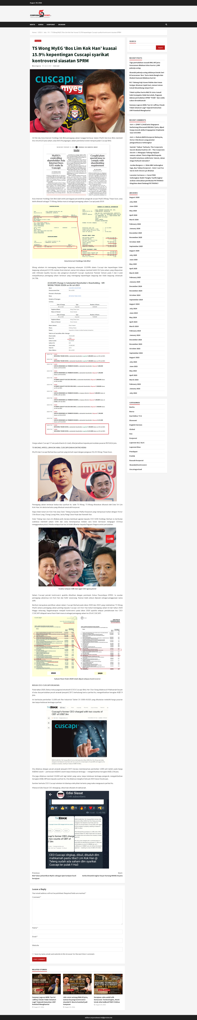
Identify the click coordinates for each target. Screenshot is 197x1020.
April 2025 (133, 268)
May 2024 (133, 317)
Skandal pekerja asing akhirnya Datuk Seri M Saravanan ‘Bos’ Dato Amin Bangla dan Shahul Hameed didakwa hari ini (146, 75)
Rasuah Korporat (136, 460)
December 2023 (135, 339)
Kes (130, 434)
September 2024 (136, 299)
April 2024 (133, 322)
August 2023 (134, 357)
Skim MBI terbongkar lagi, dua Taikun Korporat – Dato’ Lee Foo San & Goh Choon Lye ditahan (147, 168)
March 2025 (133, 273)
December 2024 (135, 286)
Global (132, 429)
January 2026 (134, 228)
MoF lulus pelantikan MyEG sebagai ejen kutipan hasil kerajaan (54, 875)
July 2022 (133, 393)
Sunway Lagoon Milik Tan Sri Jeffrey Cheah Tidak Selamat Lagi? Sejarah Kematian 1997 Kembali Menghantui (46, 984)
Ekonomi (61, 24)
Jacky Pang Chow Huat (69, 514)
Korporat (51, 24)
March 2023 (133, 380)
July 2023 (133, 362)
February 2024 (135, 331)
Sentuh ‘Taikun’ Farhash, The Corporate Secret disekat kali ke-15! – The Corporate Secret (147, 150)
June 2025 (133, 259)
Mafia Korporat (85, 512)
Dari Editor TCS (135, 416)
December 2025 (135, 233)
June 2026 (133, 206)
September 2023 (136, 353)
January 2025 (134, 282)
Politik (132, 456)
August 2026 (134, 197)
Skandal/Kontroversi (138, 465)
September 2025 (136, 246)
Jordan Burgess (136, 165)
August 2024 (134, 304)
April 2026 (133, 215)
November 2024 (135, 291)
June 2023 (133, 366)
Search (132, 41)
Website (35, 945)
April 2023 (133, 375)
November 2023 (135, 344)
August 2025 (134, 251)
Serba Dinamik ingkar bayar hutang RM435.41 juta (102, 874)
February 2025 (135, 277)
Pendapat (133, 451)
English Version (135, 425)
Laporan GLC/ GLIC (137, 442)
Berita (32, 24)
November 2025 (135, 237)
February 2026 (135, 224)
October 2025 (134, 242)
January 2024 (134, 335)
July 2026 (133, 202)
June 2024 (133, 313)
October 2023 (134, 348)
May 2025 (133, 264)
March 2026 (133, 219)
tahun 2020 (40, 689)
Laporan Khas (135, 447)
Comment (36, 897)
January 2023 (134, 388)
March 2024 (133, 326)
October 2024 (134, 295)
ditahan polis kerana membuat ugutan (68, 519)
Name (35, 928)
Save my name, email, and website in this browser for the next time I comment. (65, 954)
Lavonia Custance (137, 175)
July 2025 (133, 255)
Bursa (40, 24)
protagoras (37, 66)
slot (131, 124)
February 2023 (135, 384)
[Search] (166, 24)
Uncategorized (135, 469)
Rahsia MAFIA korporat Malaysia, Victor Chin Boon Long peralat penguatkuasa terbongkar (146, 140)
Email (35, 936)
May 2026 (133, 210)
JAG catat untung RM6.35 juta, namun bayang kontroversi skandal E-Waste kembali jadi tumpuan (77, 984)
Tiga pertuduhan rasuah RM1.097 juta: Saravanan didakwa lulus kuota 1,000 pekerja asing (144, 65)
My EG (35, 452)
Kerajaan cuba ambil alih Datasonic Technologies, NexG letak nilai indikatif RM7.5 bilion (108, 984)
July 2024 (133, 308)
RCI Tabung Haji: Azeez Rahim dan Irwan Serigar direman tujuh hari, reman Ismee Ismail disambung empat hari (146, 85)
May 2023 (133, 371)
